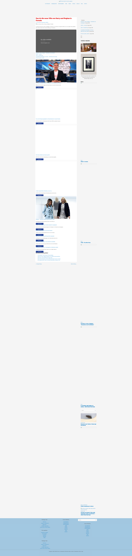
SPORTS (66, 531)
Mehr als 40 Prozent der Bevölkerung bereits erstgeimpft (45, 236)
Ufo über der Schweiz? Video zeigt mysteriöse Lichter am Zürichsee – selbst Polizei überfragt (88, 513)
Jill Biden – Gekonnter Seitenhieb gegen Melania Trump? (45, 219)
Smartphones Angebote (44, 532)
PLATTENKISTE (65, 521)
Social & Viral (83, 422)
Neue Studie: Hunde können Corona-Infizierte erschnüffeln (45, 241)
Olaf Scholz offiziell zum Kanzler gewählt (43, 154)
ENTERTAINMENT (66, 524)
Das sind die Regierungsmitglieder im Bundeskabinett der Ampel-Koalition (48, 118)
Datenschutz (44, 524)
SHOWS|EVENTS (66, 523)
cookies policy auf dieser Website (45, 527)
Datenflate (44, 536)
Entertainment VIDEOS (44, 22)
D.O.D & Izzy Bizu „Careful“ (85, 33)
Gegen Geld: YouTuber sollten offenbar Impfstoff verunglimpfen (46, 224)
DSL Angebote (44, 533)
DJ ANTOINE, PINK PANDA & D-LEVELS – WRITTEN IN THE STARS (46, 56)
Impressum (44, 521)
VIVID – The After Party (39, 55)
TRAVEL (66, 526)
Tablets (44, 537)
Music (82, 160)
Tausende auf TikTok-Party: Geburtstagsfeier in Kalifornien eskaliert (47, 247)
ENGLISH (66, 529)
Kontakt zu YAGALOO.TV (45, 523)
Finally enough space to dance (87, 506)
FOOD (66, 525)
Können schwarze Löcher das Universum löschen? (44, 230)
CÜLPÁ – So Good (38, 54)
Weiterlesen (39, 87)
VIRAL (66, 530)
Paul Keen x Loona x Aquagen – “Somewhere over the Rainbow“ (87, 324)
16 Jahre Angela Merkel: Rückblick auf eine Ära (44, 190)
